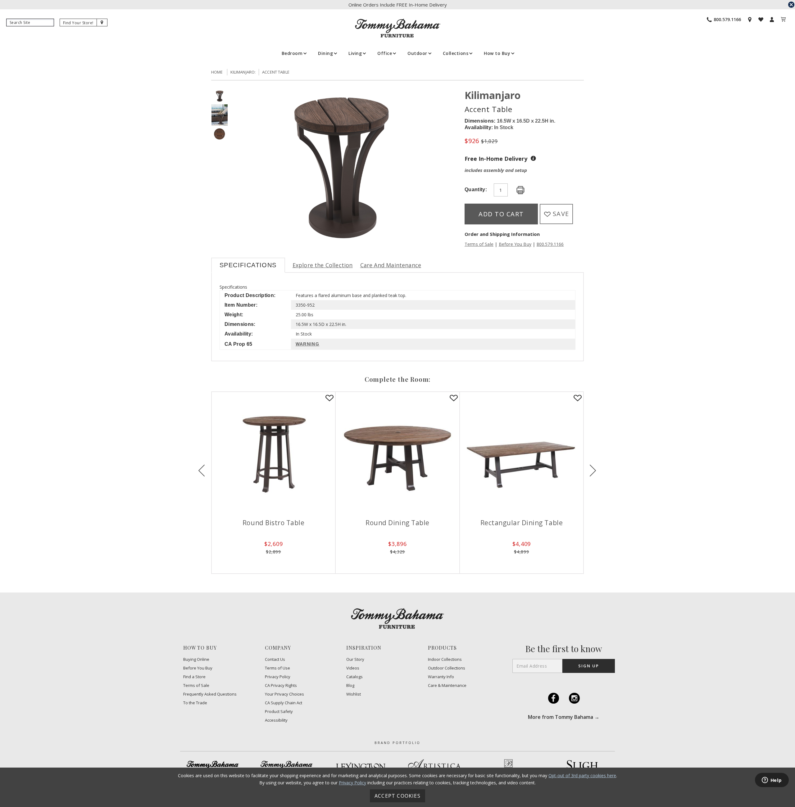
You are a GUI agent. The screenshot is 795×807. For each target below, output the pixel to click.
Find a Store (194, 677)
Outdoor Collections (446, 668)
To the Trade (195, 703)
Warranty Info (441, 677)
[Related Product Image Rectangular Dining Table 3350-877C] (393, 454)
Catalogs (354, 677)
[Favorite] (324, 398)
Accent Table (275, 72)
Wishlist (353, 694)
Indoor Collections (445, 659)
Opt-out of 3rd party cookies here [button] (582, 775)
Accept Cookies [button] (397, 795)
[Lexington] (360, 766)
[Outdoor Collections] (286, 766)
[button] (294, 53)
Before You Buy (515, 244)
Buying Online (196, 659)
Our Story (355, 659)
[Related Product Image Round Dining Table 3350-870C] (269, 454)
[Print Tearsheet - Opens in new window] (520, 190)
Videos (352, 668)
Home (217, 72)
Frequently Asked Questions (210, 694)
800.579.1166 (550, 244)
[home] (397, 28)
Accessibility (276, 720)
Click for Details (268, 561)
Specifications (248, 265)
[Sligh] (582, 766)
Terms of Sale (479, 244)
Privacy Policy (277, 677)
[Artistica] (434, 766)
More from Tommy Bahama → (563, 717)
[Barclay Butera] (508, 766)
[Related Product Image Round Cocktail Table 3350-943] (517, 454)
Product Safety (279, 712)
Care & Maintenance (447, 685)
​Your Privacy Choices (284, 694)
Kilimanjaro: (243, 72)
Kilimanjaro (492, 95)
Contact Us (275, 659)
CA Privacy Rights (281, 685)
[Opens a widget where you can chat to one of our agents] (772, 780)
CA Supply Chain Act (283, 703)
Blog (350, 685)
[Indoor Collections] (212, 766)
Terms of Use (277, 668)
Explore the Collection (323, 265)
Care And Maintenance (390, 265)
